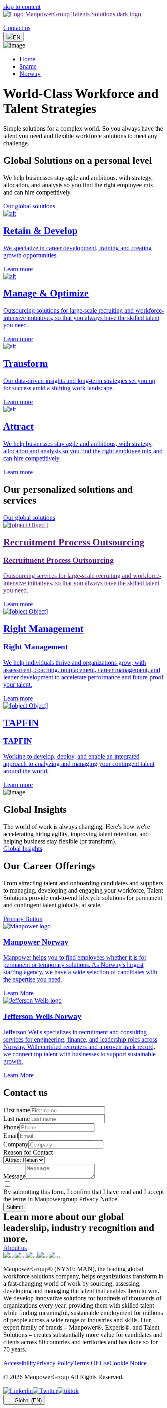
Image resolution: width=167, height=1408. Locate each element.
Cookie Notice (128, 1363)
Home (27, 59)
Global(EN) (28, 1400)
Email (10, 1135)
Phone (11, 1127)
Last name (16, 1118)
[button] (83, 241)
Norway (30, 73)
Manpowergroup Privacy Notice (75, 1199)
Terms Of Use (91, 1363)
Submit (14, 1207)
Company (15, 1144)
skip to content (22, 6)
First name (16, 1110)
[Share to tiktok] (68, 1390)
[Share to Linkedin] (18, 1390)
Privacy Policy (54, 1363)
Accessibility (19, 1363)
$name (27, 66)
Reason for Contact (28, 1152)
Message (14, 1176)
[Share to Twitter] (45, 1390)
